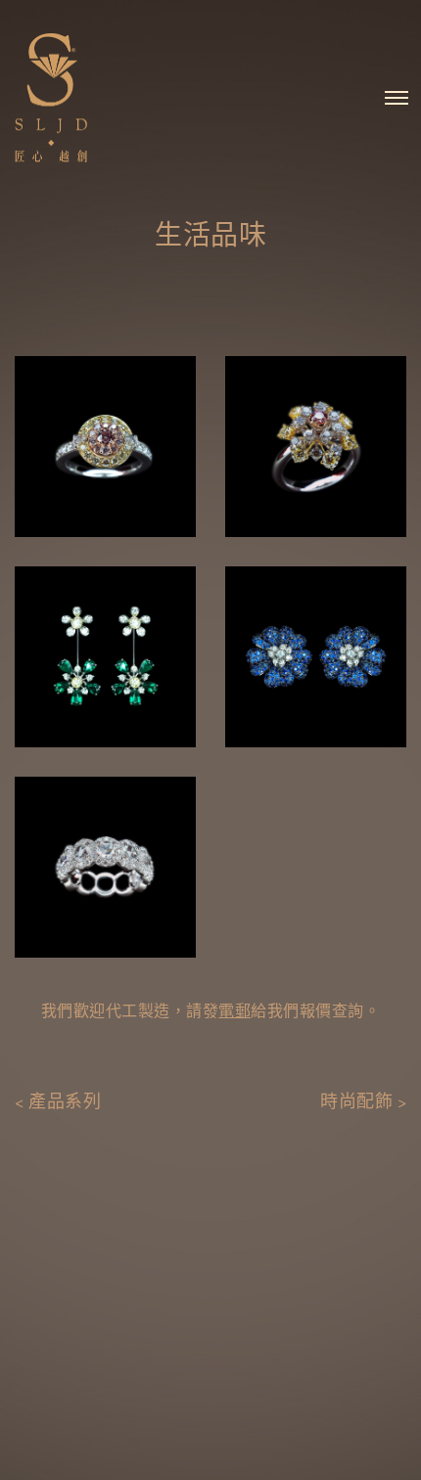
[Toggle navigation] (396, 97)
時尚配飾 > (363, 1102)
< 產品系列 (58, 1102)
